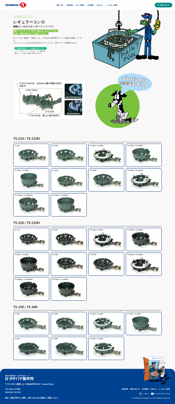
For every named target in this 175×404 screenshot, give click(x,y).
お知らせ (100, 5)
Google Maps (47, 384)
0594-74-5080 (14, 389)
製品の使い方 (135, 389)
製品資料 (70, 5)
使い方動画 (80, 5)
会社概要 (90, 5)
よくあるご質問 (111, 5)
